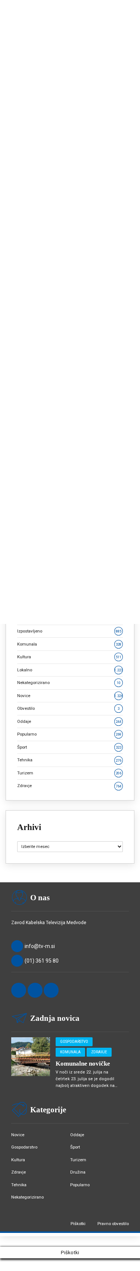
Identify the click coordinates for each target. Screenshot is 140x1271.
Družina (77, 1172)
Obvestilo (68, 708)
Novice (70, 695)
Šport (69, 747)
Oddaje (69, 721)
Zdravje (69, 785)
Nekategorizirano (69, 682)
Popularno (69, 734)
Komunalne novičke (83, 1063)
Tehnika (69, 759)
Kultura (69, 656)
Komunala (69, 644)
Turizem (69, 773)
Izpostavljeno (69, 631)
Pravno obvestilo (113, 1223)
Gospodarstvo (74, 1041)
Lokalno (70, 669)
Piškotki (78, 1223)
